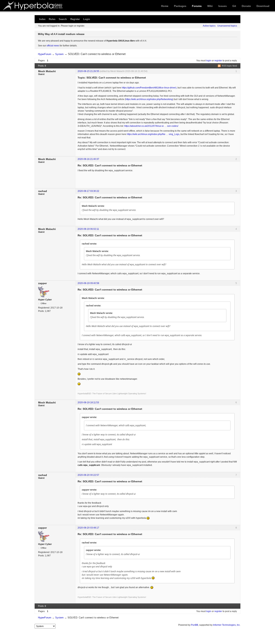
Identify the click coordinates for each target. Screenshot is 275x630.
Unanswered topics (227, 25)
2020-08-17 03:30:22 (88, 191)
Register (75, 19)
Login (86, 19)
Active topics (209, 25)
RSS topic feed (229, 65)
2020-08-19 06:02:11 (88, 229)
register (218, 60)
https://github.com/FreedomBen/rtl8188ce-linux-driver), (149, 87)
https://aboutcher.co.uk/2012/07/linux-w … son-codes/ (151, 126)
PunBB (194, 625)
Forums (197, 5)
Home (164, 5)
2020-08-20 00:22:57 (88, 475)
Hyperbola (33, 5)
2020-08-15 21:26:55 (88, 71)
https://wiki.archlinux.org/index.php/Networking (149, 99)
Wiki (210, 5)
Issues (222, 5)
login (208, 60)
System (59, 54)
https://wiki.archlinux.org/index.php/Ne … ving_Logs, (153, 134)
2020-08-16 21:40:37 (88, 159)
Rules (52, 19)
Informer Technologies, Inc (226, 625)
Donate (246, 5)
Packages (180, 5)
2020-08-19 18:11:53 (88, 402)
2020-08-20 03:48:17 (88, 527)
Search (63, 19)
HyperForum (44, 54)
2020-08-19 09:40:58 (88, 283)
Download (262, 5)
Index (42, 19)
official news (53, 45)
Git (234, 5)
